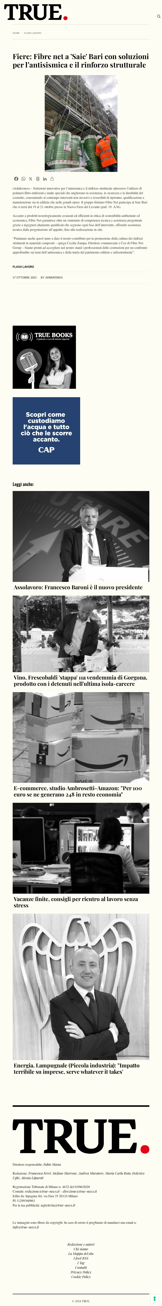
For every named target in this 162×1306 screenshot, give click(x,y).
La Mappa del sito (81, 1253)
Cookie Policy (81, 1276)
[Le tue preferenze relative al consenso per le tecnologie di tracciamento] (155, 1299)
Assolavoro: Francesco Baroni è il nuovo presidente (78, 587)
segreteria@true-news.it (58, 1205)
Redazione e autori (81, 1244)
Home (16, 33)
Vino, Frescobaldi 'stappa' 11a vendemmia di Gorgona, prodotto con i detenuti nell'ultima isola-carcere (80, 680)
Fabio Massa (52, 1164)
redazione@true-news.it (42, 1191)
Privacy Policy (81, 1272)
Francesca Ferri (39, 1173)
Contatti (81, 1267)
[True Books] (44, 386)
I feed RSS (81, 1258)
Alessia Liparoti (32, 1178)
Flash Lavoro (33, 33)
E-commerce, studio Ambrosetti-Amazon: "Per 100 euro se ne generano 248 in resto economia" (78, 791)
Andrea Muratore (91, 1173)
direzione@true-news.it (80, 1191)
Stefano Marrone (65, 1173)
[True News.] (36, 12)
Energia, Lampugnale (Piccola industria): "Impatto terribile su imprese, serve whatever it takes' (77, 1068)
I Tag (80, 1263)
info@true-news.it (26, 1227)
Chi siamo (81, 1249)
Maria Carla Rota (118, 1173)
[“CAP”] (46, 430)
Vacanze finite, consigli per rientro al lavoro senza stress (76, 902)
